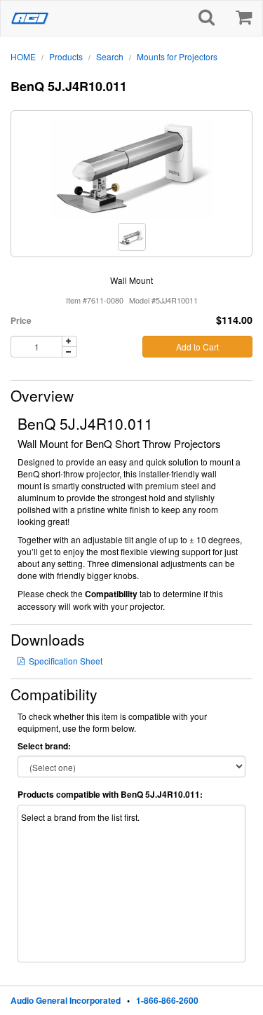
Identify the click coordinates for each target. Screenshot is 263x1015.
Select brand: (44, 746)
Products (66, 56)
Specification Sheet (65, 661)
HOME (23, 56)
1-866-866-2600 (167, 1000)
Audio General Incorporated (66, 1000)
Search (109, 56)
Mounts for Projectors (177, 56)
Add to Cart (197, 347)
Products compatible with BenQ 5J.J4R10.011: (110, 795)
